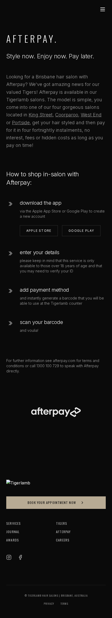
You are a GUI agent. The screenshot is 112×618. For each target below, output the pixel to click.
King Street (41, 114)
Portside (21, 122)
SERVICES (13, 523)
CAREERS (63, 540)
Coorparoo (66, 114)
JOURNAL (13, 532)
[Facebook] (20, 557)
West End (91, 114)
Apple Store (38, 231)
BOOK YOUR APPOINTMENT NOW (52, 502)
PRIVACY (49, 603)
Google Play (81, 231)
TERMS (64, 603)
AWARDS (12, 540)
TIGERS (61, 523)
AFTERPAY (63, 532)
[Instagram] (8, 557)
